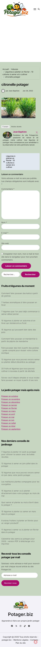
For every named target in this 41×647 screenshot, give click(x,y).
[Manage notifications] (35, 642)
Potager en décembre (10, 402)
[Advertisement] (20, 40)
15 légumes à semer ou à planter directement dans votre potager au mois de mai (20, 493)
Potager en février (9, 408)
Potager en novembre (10, 399)
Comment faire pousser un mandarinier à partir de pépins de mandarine (19, 340)
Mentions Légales (21, 640)
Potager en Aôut (8, 426)
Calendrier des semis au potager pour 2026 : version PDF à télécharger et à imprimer (18, 541)
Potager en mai (7, 417)
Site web (5, 243)
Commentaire (7, 189)
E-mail (4, 233)
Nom (4, 222)
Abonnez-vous (10, 583)
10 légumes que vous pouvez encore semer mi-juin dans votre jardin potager (20, 473)
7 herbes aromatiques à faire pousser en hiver (19, 303)
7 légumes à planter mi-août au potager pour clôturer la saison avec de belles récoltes (18, 454)
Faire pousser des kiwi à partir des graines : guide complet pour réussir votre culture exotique (20, 350)
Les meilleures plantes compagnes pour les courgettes (20, 483)
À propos (5, 126)
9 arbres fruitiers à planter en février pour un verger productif (19, 521)
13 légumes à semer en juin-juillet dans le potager (19, 464)
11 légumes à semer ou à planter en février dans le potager (20, 530)
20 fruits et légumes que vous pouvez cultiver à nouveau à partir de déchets (18, 369)
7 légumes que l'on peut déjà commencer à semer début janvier (20, 312)
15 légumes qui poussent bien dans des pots (18, 331)
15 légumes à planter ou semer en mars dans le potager (18, 512)
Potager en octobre (9, 396)
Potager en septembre (10, 429)
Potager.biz (20, 614)
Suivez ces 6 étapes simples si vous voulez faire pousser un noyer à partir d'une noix (20, 378)
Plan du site (21, 643)
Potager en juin (7, 420)
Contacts (34, 640)
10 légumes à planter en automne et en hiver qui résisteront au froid (18, 321)
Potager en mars (8, 411)
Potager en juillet (8, 423)
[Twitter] (36, 132)
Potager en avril (8, 414)
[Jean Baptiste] (7, 135)
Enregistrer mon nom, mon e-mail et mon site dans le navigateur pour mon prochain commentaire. (20, 257)
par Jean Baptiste (12, 91)
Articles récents (16, 126)
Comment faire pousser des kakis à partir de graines (19, 294)
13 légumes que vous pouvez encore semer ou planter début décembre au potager (20, 360)
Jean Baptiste (20, 132)
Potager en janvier (9, 405)
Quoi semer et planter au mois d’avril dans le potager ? (19, 503)
